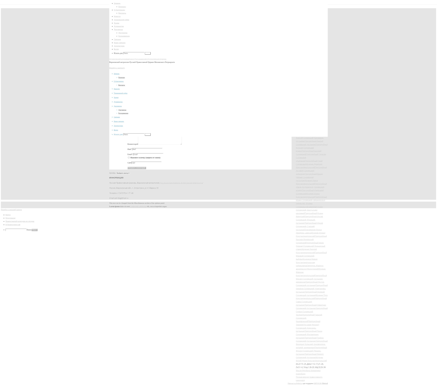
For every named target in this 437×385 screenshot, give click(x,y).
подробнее (300, 374)
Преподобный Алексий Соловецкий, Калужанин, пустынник (311, 137)
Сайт (129, 163)
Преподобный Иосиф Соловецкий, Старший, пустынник (309, 226)
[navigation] (218, 222)
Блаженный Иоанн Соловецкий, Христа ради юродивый (309, 210)
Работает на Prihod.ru (295, 383)
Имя (129, 149)
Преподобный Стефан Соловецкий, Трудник (312, 311)
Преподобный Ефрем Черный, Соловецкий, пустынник (309, 177)
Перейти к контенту (117, 68)
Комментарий (132, 144)
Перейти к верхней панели (11, 210)
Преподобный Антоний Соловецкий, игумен (312, 147)
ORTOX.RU (318, 383)
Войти (325, 383)
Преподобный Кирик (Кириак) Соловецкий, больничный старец (310, 246)
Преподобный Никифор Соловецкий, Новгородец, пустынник (312, 288)
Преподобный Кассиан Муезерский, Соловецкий (311, 239)
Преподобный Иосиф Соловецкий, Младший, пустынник (309, 219)
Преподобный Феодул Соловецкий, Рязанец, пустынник (311, 350)
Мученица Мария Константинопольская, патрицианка (306, 262)
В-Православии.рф (12, 225)
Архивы (112, 173)
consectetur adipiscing (138, 206)
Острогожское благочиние (191, 183)
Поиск (29, 230)
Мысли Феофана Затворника (308, 370)
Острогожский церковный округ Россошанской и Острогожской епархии (137, 59)
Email (130, 154)
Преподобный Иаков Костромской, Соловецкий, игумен (311, 187)
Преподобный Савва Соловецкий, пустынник (311, 301)
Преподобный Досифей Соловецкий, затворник (311, 170)
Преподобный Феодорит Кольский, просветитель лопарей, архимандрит (312, 344)
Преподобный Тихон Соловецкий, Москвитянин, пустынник (309, 334)
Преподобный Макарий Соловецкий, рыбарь (311, 255)
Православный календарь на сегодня (19, 221)
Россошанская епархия (170, 183)
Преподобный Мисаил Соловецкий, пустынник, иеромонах (311, 278)
